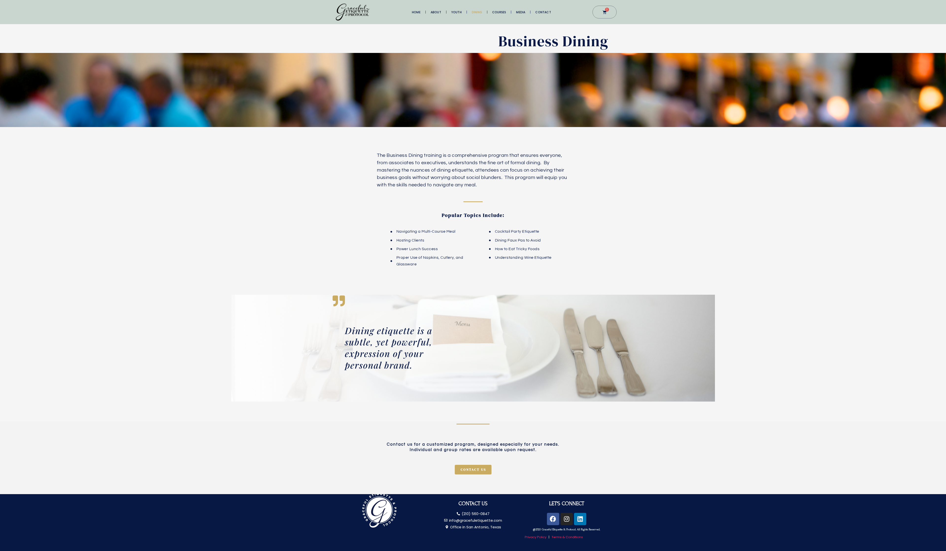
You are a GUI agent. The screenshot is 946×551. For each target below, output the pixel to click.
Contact (543, 12)
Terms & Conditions (567, 537)
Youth (456, 12)
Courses (499, 12)
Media (520, 12)
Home (416, 12)
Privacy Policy (536, 537)
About (436, 12)
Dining (477, 12)
